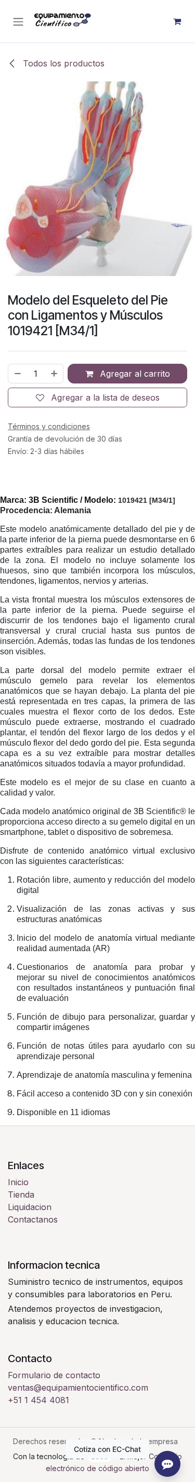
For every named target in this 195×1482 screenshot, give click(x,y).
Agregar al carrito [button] (133, 373)
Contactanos (33, 1219)
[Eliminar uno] (17, 373)
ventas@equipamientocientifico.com (78, 1387)
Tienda (21, 1194)
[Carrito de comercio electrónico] (176, 21)
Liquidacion (29, 1207)
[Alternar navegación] (18, 21)
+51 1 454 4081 (38, 1400)
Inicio (18, 1182)
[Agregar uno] (54, 373)
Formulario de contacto (54, 1375)
